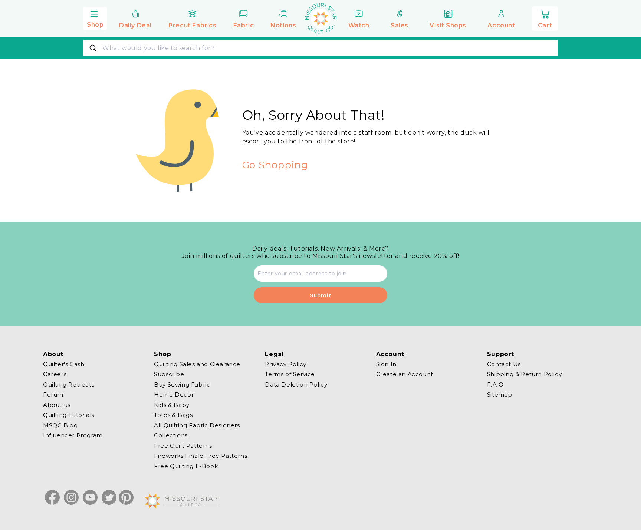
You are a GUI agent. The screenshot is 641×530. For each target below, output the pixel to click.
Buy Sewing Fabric (182, 384)
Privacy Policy (285, 364)
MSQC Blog (60, 425)
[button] (95, 17)
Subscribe (169, 374)
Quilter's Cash (63, 364)
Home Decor (174, 394)
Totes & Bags (173, 414)
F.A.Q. (496, 384)
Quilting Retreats (68, 384)
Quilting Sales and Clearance (197, 364)
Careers (54, 374)
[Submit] (93, 48)
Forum (53, 394)
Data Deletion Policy (296, 384)
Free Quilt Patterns (183, 445)
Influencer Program (73, 435)
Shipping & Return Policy (524, 374)
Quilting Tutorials (68, 414)
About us (56, 404)
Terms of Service (290, 374)
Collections (171, 435)
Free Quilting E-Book (186, 466)
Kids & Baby (172, 404)
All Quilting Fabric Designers (197, 425)
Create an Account (404, 374)
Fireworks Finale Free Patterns (200, 455)
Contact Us (504, 364)
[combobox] (320, 48)
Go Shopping (275, 165)
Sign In (386, 364)
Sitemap (499, 394)
